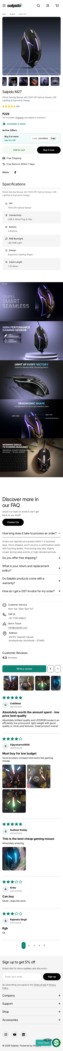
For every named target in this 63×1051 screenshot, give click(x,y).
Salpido (15, 1045)
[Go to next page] (45, 945)
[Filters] (50, 668)
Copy (53, 138)
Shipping (19, 117)
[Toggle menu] (4, 5)
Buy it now (49, 150)
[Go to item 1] (11, 683)
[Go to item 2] (26, 683)
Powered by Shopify (30, 1045)
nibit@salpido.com (18, 627)
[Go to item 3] (42, 683)
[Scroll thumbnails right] (57, 683)
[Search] (38, 5)
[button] (9, 106)
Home (4, 14)
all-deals (12, 14)
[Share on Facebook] (15, 172)
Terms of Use (40, 984)
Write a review (24, 668)
